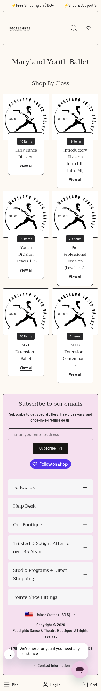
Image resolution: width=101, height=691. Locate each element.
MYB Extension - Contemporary (75, 355)
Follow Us (24, 487)
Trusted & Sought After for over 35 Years (42, 547)
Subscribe (47, 448)
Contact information (54, 665)
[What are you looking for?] (74, 28)
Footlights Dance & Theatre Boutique (42, 630)
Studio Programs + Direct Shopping (40, 574)
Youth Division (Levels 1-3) (26, 254)
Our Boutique (27, 525)
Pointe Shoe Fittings (35, 597)
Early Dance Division (26, 153)
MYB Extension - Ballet (26, 352)
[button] (88, 28)
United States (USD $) (52, 614)
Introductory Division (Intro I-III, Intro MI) (75, 160)
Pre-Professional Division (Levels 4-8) (75, 257)
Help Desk (24, 506)
